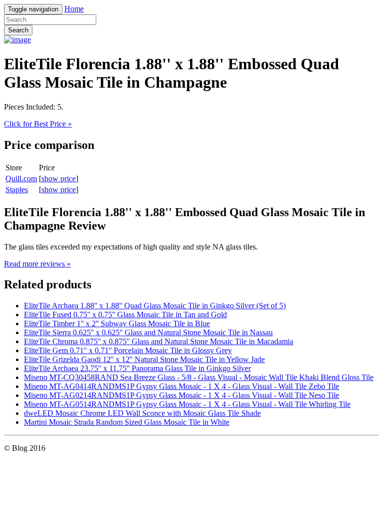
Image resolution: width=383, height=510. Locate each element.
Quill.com (21, 178)
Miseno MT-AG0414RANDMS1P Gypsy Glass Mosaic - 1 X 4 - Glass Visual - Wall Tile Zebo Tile (181, 386)
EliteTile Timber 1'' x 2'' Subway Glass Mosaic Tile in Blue (117, 323)
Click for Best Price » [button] (38, 124)
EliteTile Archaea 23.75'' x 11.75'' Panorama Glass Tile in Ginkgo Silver (137, 368)
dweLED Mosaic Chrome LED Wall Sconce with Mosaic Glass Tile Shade (142, 413)
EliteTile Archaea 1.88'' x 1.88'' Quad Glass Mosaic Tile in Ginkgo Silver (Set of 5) (155, 305)
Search (18, 30)
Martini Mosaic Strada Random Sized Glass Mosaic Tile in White (126, 422)
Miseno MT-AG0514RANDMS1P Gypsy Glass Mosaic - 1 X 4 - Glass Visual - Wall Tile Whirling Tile (187, 404)
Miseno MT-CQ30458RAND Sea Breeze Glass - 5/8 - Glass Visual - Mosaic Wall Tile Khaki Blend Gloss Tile (199, 377)
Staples (16, 189)
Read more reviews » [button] (37, 263)
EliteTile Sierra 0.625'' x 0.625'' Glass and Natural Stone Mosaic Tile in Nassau (148, 332)
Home (74, 8)
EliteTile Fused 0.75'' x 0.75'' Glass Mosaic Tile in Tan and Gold (125, 314)
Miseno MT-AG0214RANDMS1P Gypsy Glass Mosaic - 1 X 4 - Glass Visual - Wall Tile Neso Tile (181, 395)
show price (58, 178)
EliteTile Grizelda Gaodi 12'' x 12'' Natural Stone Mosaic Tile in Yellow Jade (144, 359)
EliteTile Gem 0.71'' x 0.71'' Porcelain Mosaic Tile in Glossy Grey (128, 350)
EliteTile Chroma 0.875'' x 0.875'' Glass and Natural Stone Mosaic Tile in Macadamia (158, 341)
